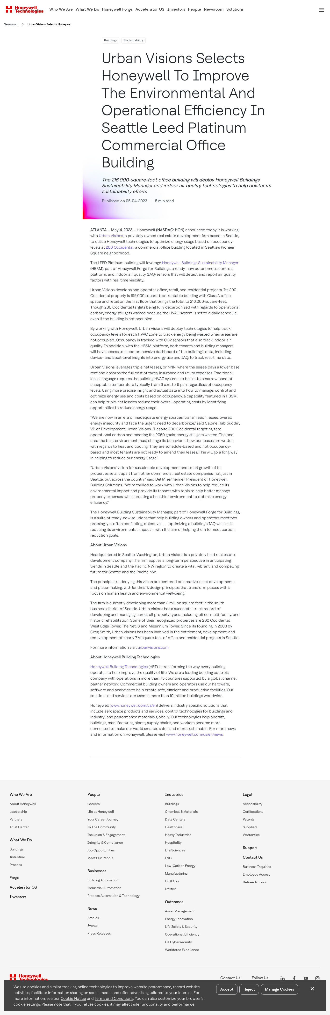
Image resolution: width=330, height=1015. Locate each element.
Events (92, 926)
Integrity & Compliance (105, 842)
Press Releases (99, 933)
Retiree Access (254, 882)
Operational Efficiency (182, 934)
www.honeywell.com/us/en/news (194, 734)
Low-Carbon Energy (180, 866)
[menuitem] (61, 10)
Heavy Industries (178, 835)
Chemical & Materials (181, 811)
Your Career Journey (102, 819)
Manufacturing (176, 873)
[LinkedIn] (283, 978)
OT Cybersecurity (178, 942)
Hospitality (173, 842)
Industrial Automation (104, 888)
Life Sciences (175, 850)
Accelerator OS (23, 887)
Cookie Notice (73, 998)
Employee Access (256, 874)
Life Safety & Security (181, 927)
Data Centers (175, 819)
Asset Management (180, 911)
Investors (18, 897)
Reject (249, 989)
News (92, 908)
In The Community (101, 827)
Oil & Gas (172, 881)
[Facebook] (294, 978)
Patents (249, 819)
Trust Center (19, 827)
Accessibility (252, 804)
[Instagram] (317, 978)
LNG (168, 858)
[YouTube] (306, 978)
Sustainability (133, 40)
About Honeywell (23, 804)
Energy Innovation (179, 919)
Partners (16, 819)
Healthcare (173, 827)
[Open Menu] (321, 10)
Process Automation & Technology (113, 896)
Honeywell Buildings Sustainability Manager (200, 262)
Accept (226, 989)
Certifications (253, 811)
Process (16, 865)
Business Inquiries (257, 867)
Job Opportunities (101, 850)
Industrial (17, 857)
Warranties (251, 835)
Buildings (110, 40)
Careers (93, 804)
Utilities (171, 889)
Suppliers (250, 827)
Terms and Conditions (114, 998)
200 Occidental (119, 247)
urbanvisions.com (153, 647)
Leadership (18, 811)
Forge (14, 877)
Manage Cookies (279, 989)
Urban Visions (111, 235)
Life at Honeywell (100, 811)
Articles (93, 918)
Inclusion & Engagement (106, 835)
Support (250, 847)
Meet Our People (100, 858)
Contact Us (253, 857)
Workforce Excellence (182, 950)
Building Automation (102, 880)
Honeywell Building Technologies (119, 666)
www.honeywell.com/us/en (133, 705)
